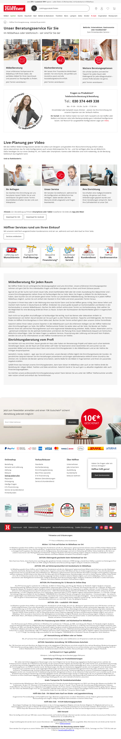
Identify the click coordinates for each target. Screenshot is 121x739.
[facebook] (96, 527)
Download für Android (35, 217)
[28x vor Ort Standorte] (96, 8)
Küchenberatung (42, 467)
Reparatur (9, 478)
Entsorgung (9, 481)
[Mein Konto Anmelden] (102, 8)
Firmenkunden (10, 493)
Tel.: (81, 101)
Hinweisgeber (45, 527)
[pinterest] (101, 527)
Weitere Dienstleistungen (45, 478)
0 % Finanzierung (11, 487)
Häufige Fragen (11, 484)
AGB (25, 527)
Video (106, 120)
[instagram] (106, 527)
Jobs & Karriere (73, 467)
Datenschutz (33, 527)
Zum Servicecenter (102, 475)
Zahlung (8, 470)
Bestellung (9, 464)
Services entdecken (14, 236)
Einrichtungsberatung (44, 470)
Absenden (72, 422)
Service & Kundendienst (14, 490)
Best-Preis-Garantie (43, 473)
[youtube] (111, 527)
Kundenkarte (72, 473)
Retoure (8, 473)
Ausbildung (71, 470)
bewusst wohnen (73, 476)
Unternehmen (72, 464)
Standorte (39, 464)
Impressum (17, 527)
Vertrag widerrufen (12, 476)
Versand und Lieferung (14, 467)
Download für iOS (13, 217)
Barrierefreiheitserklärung (63, 527)
